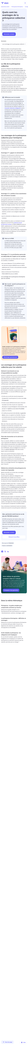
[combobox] (13, 44)
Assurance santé (5, 6)
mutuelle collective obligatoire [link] (13, 108)
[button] (23, 1042)
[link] (14, 575)
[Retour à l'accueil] (4, 3)
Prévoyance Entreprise (17, 6)
